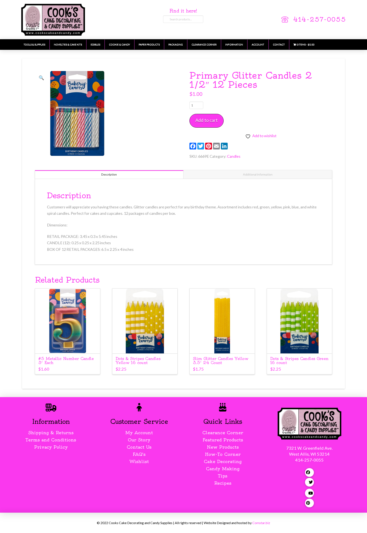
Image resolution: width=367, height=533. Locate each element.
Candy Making (223, 468)
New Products (223, 447)
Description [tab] (109, 174)
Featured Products (223, 439)
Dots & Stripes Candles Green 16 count (299, 360)
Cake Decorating (223, 461)
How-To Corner (223, 454)
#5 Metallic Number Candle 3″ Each (66, 360)
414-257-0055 (319, 19)
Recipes (222, 483)
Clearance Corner (222, 432)
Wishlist (139, 461)
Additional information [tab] (257, 174)
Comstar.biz (261, 523)
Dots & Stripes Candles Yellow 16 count (138, 360)
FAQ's (139, 454)
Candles (233, 156)
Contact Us (139, 447)
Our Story (139, 439)
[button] (41, 77)
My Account (139, 432)
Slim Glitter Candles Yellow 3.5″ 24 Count (220, 360)
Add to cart (206, 120)
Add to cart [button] (69, 346)
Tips (222, 476)
